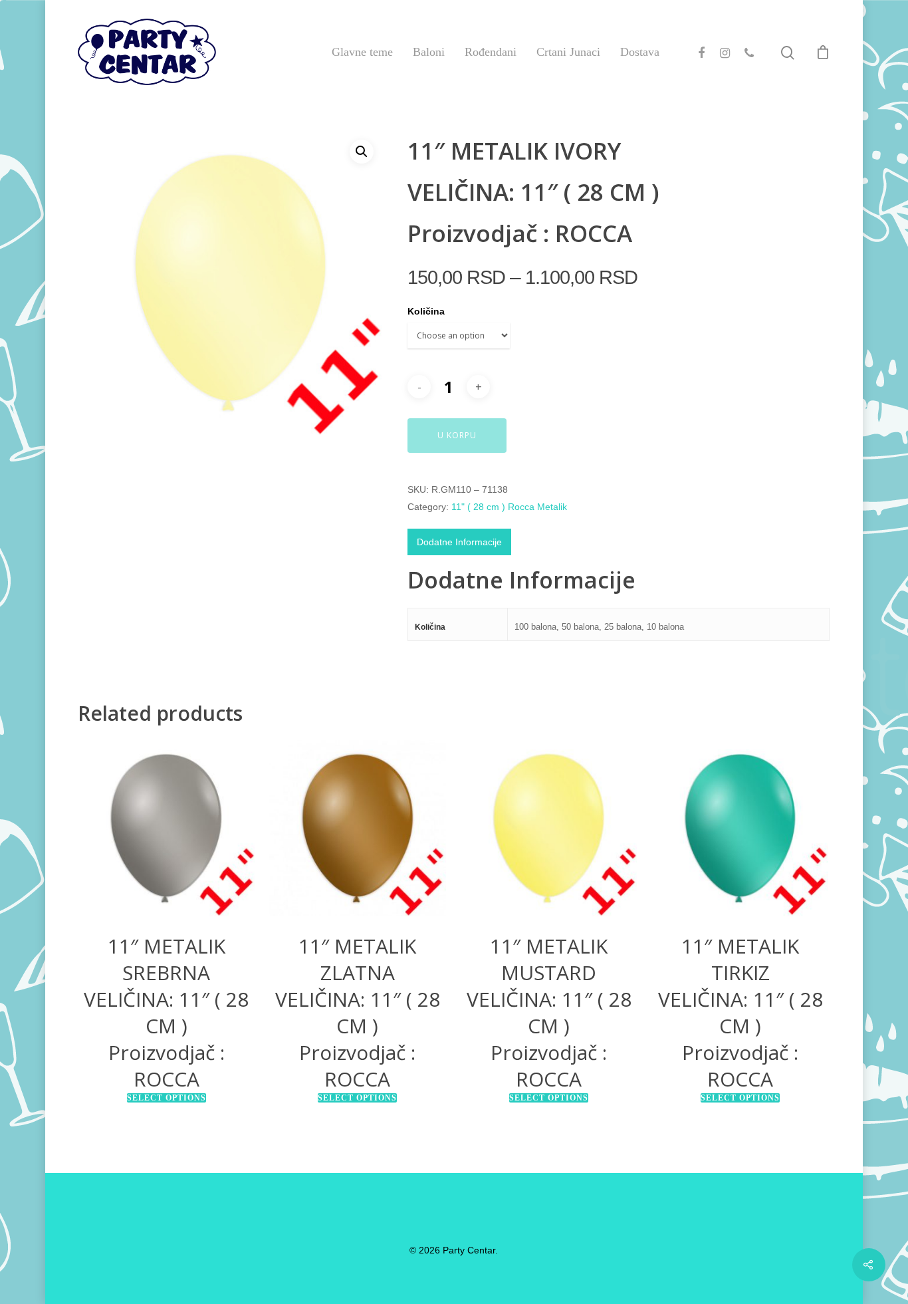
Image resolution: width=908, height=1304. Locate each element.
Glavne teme (362, 52)
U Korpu (457, 435)
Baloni (429, 52)
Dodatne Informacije (459, 542)
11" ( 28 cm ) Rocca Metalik (509, 506)
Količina (426, 311)
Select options (166, 1098)
